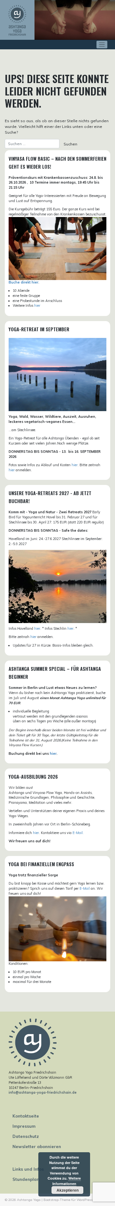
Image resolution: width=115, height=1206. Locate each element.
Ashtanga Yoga (29, 1200)
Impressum (23, 1126)
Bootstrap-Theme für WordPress (68, 1200)
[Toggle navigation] (102, 44)
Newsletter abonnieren (36, 1146)
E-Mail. (78, 833)
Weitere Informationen (66, 1181)
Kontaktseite (25, 1115)
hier (37, 305)
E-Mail (85, 888)
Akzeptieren (68, 1190)
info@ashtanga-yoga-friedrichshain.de (43, 1092)
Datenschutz (25, 1136)
